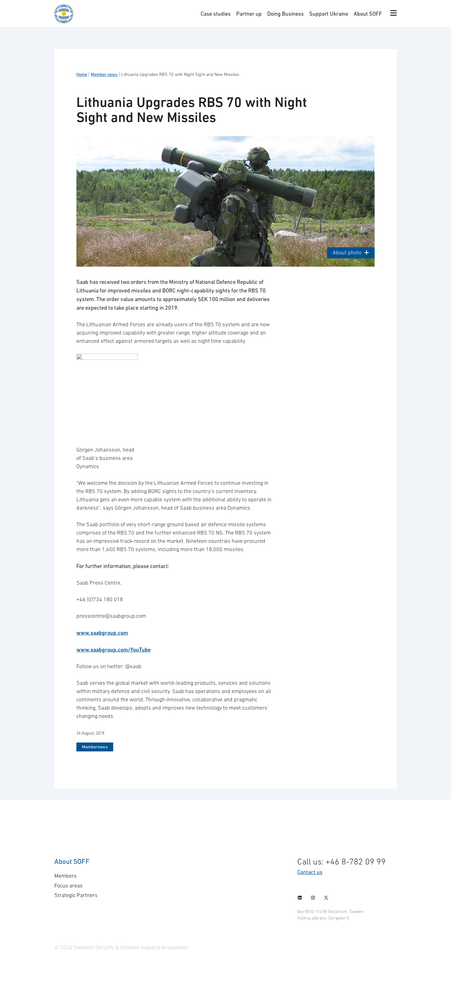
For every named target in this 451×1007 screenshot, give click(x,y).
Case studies (216, 13)
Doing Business (285, 13)
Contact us (309, 872)
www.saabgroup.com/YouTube (113, 649)
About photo (347, 252)
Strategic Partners (76, 895)
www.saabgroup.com (102, 632)
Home (81, 74)
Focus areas (68, 886)
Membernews (95, 746)
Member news (104, 74)
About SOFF (368, 13)
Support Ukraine (328, 13)
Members (65, 876)
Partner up (249, 13)
